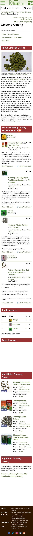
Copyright (15, 526)
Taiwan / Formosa (24, 392)
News (21, 508)
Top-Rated (5, 41)
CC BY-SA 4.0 (24, 74)
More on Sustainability (18, 524)
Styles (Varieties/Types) (18, 517)
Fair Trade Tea (22, 522)
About (4, 34)
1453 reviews (12, 258)
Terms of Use (15, 528)
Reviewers (28, 512)
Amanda (10, 211)
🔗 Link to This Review (24, 166)
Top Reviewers (7, 37)
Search (28, 8)
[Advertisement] (16, 356)
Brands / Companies (16, 515)
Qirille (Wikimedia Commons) (15, 74)
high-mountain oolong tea (18, 79)
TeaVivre (11, 274)
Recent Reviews (13, 34)
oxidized (7, 79)
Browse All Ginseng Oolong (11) (14, 474)
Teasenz (15, 227)
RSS (15, 130)
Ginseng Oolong (15, 143)
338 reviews (11, 213)
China (28, 148)
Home (3, 12)
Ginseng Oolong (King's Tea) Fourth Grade (20, 437)
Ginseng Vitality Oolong (18, 225)
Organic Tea (14, 522)
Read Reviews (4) (26, 19)
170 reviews (11, 137)
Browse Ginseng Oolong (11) (22, 18)
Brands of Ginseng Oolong (23, 22)
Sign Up (14, 510)
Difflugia (10, 135)
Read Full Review (7, 166)
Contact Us (26, 508)
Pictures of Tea (23, 520)
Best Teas (13, 512)
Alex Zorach (11, 256)
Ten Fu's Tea (13, 145)
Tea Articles (15, 520)
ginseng (15, 81)
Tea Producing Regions (18, 518)
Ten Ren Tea (23, 442)
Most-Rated (18, 37)
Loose (21, 396)
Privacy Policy (22, 526)
